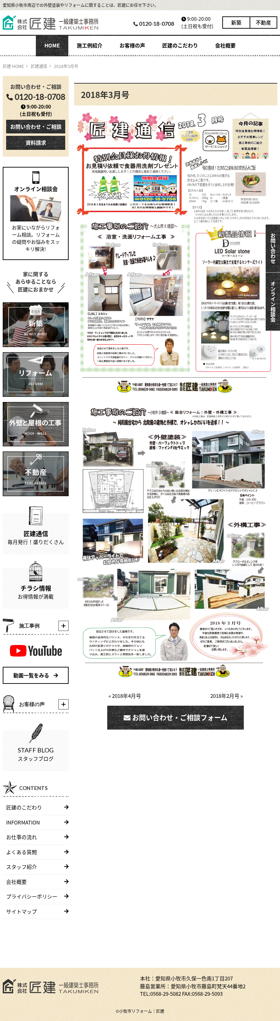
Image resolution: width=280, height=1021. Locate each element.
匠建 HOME (13, 66)
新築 (236, 22)
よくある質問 (21, 851)
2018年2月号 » (226, 695)
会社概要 (225, 45)
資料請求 (36, 142)
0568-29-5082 (165, 993)
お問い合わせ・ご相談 (35, 126)
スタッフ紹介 (21, 866)
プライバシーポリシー (31, 896)
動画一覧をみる (31, 675)
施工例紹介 (89, 45)
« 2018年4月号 (125, 695)
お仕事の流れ (21, 836)
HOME (52, 45)
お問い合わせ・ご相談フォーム (178, 717)
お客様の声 (132, 45)
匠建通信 (39, 66)
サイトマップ (21, 911)
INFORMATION (23, 822)
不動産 (263, 22)
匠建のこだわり (180, 45)
